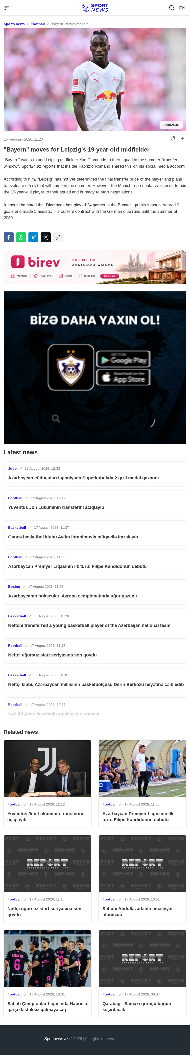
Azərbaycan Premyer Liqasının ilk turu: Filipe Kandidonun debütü (77, 566)
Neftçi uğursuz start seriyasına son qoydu (52, 654)
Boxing (14, 587)
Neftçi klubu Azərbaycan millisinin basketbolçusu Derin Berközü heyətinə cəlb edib (96, 684)
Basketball (17, 527)
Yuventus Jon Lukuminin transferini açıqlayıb (56, 507)
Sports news (14, 24)
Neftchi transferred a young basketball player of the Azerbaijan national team (89, 625)
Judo (12, 468)
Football (38, 24)
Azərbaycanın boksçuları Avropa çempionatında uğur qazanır (72, 595)
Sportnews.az (56, 1039)
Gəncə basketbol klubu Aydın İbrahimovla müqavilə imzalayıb (73, 536)
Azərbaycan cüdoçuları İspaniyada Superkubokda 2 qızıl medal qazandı (83, 477)
